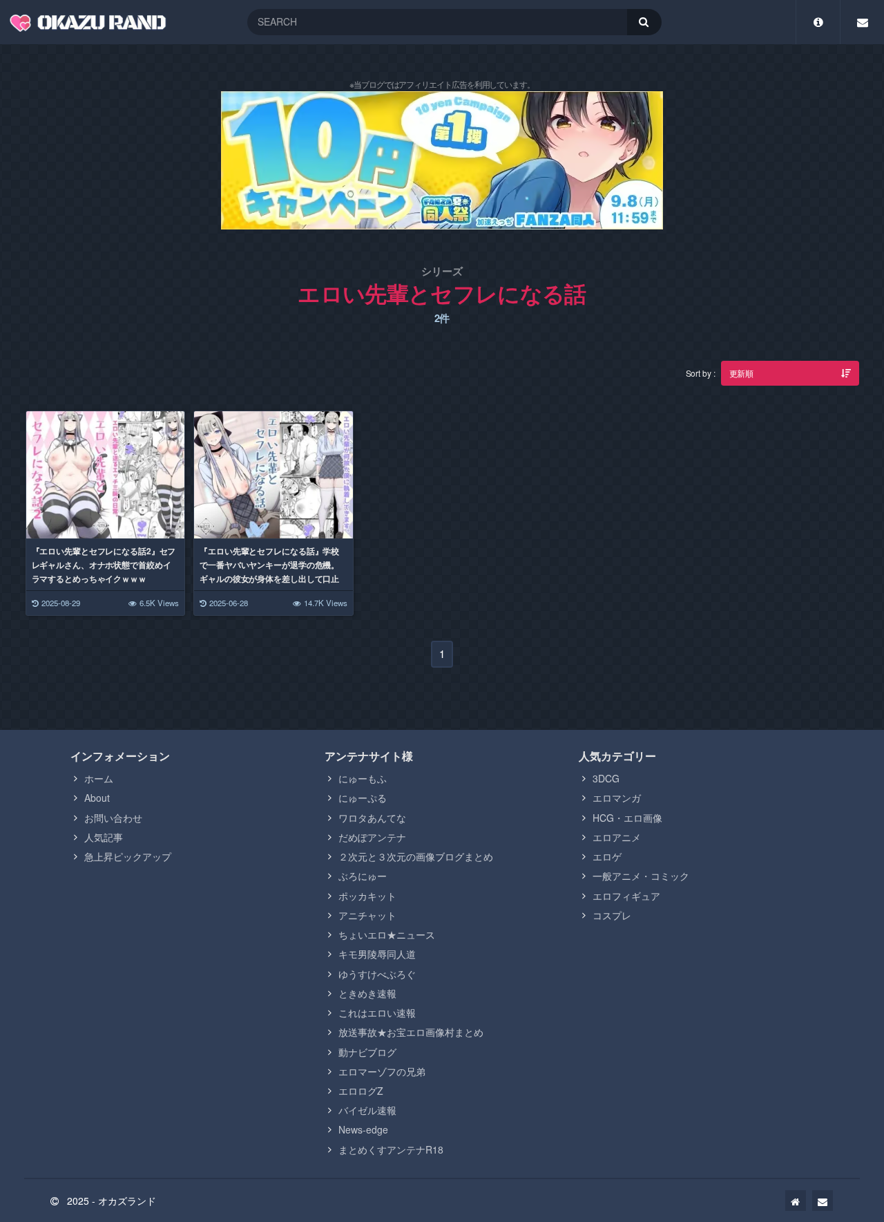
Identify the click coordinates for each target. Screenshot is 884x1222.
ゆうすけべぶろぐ (377, 974)
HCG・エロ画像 (627, 818)
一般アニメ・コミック (641, 876)
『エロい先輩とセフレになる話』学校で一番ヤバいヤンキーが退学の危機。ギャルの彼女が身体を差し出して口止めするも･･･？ (269, 572)
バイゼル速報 (367, 1110)
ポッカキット (367, 896)
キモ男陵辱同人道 (377, 954)
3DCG (606, 778)
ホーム (98, 778)
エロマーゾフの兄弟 (381, 1071)
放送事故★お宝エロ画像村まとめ (410, 1032)
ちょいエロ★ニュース (386, 934)
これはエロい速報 (377, 1012)
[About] (818, 22)
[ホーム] (795, 1200)
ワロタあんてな (372, 818)
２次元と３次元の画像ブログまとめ (415, 856)
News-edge (363, 1129)
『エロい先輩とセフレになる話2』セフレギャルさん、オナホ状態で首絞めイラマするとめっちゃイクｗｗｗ (104, 565)
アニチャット (367, 915)
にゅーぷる (362, 798)
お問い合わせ (113, 818)
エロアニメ (617, 837)
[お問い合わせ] (822, 1200)
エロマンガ (617, 798)
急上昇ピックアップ (127, 856)
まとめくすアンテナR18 (390, 1149)
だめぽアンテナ (372, 837)
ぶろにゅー (362, 876)
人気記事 (103, 837)
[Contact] (862, 22)
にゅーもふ (362, 778)
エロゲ (607, 856)
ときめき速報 (367, 993)
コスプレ (612, 915)
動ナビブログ (367, 1052)
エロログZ (360, 1091)
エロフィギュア (626, 896)
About (97, 798)
